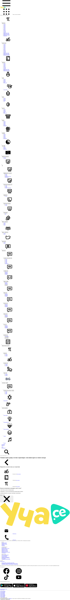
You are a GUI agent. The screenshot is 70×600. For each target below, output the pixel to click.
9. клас (4, 66)
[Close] (6, 499)
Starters (6, 282)
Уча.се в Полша (2, 593)
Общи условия (2, 589)
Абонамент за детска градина (6, 559)
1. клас (4, 24)
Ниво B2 (6, 274)
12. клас (5, 32)
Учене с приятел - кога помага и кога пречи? (8, 562)
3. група (6, 374)
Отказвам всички (3, 599)
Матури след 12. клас (6, 70)
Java (5, 213)
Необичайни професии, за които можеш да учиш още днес (10, 564)
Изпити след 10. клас (6, 34)
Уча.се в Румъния (2, 591)
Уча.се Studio (4, 558)
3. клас (4, 25)
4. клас (4, 26)
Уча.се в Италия (2, 592)
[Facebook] (6, 573)
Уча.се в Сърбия (2, 596)
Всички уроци (4, 547)
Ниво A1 (6, 283)
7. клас (4, 28)
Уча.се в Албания (2, 595)
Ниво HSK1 (7, 336)
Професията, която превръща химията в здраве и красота (10, 563)
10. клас (5, 30)
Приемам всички (8, 599)
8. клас (4, 29)
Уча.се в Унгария (2, 594)
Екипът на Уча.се (4, 542)
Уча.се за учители (4, 556)
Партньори (3, 545)
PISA (4, 112)
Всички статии (2, 561)
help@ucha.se (14, 533)
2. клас (4, 243)
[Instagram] (19, 573)
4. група (6, 365)
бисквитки (10, 598)
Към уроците (18, 480)
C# (5, 214)
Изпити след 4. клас (4, 549)
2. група (6, 354)
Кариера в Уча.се (4, 543)
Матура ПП (5, 82)
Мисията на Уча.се (4, 544)
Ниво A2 (6, 272)
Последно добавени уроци (5, 548)
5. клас (4, 63)
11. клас (5, 31)
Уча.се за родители (4, 555)
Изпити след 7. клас (6, 33)
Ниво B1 (6, 273)
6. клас (4, 64)
